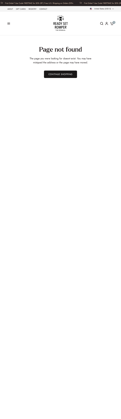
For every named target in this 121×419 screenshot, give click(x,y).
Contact (43, 9)
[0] (111, 23)
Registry (32, 9)
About (10, 9)
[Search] (101, 23)
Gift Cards (21, 9)
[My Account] (106, 23)
